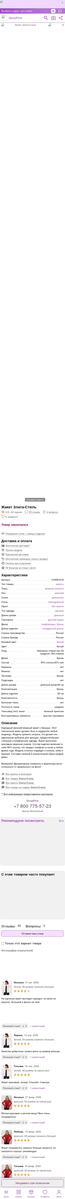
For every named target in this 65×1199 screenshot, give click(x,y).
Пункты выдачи (14, 550)
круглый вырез (56, 619)
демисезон (58, 597)
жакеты (60, 584)
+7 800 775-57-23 (32, 805)
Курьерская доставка (17, 554)
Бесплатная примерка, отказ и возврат (27, 558)
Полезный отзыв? (15, 1026)
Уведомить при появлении (32, 1183)
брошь (60, 624)
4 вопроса (52, 512)
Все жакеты (20, 782)
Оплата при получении (18, 563)
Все (61, 821)
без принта (58, 606)
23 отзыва (34, 512)
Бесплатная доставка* (18, 545)
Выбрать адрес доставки (16, 11)
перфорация (48, 624)
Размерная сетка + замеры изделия (25, 533)
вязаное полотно (54, 588)
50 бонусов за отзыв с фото (21, 567)
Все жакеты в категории (19, 774)
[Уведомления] (61, 11)
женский (59, 593)
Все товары (20, 778)
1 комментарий (37, 1026)
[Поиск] (46, 18)
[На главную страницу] (4, 18)
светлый (59, 610)
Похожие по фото (35, 499)
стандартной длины (53, 628)
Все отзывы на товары (26, 787)
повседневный (56, 601)
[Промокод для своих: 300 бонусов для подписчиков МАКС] (32, 4)
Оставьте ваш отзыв (32, 933)
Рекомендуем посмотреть (22, 820)
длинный (59, 615)
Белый (60, 641)
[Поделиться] (60, 18)
